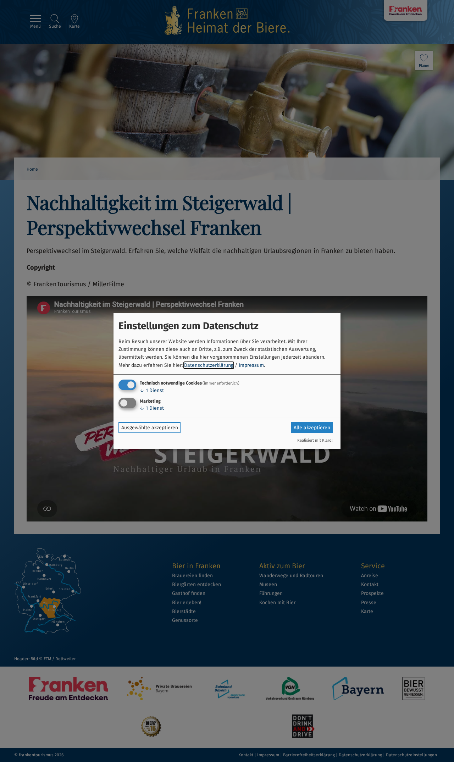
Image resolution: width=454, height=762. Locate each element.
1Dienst (152, 390)
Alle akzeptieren (312, 428)
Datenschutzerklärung (208, 365)
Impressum (251, 365)
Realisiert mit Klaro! (315, 440)
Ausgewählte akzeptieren (149, 428)
